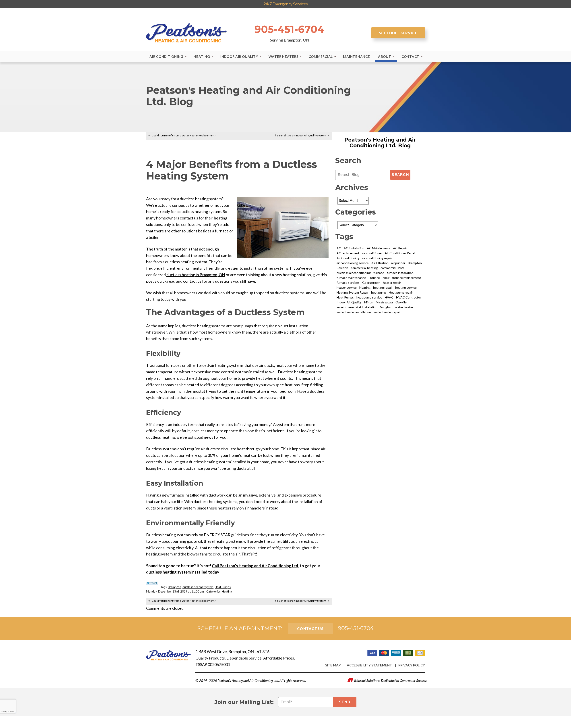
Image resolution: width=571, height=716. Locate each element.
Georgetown (371, 282)
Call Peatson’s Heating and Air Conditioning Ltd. (255, 565)
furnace (378, 273)
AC (339, 248)
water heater (404, 307)
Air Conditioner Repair (400, 253)
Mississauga (384, 302)
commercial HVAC (393, 268)
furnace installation (400, 273)
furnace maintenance (351, 278)
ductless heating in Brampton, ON (195, 274)
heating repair (383, 287)
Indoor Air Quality (349, 302)
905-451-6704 (289, 29)
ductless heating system (197, 587)
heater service (347, 287)
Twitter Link (152, 583)
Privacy (4, 711)
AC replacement (348, 253)
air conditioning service (353, 263)
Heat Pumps (223, 587)
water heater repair (387, 312)
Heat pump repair (401, 292)
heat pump (378, 292)
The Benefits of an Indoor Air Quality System (299, 135)
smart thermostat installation (357, 307)
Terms (11, 711)
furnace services (348, 282)
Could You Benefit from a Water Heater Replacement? (183, 135)
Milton (368, 302)
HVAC (389, 297)
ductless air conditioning (354, 273)
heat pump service (369, 297)
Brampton (174, 587)
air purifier (398, 263)
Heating (227, 591)
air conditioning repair (377, 258)
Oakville (401, 302)
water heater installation (354, 312)
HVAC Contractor (408, 297)
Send (344, 702)
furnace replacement (406, 278)
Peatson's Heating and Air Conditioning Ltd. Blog (380, 143)
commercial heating (364, 268)
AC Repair (400, 248)
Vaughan (386, 307)
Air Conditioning (348, 258)
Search (400, 175)
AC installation (354, 248)
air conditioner (372, 253)
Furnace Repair (379, 278)
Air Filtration (380, 263)
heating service (406, 287)
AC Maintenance (378, 248)
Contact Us (310, 628)
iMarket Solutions (367, 680)
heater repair (392, 282)
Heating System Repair (352, 292)
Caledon (342, 268)
